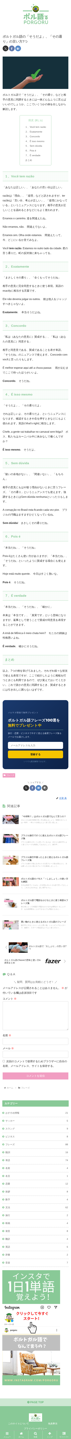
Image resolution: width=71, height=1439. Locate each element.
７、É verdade (32, 155)
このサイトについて (18, 1423)
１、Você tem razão (35, 127)
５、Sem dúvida (33, 145)
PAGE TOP (37, 1402)
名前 (7, 1035)
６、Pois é (30, 150)
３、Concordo (32, 136)
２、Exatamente (33, 131)
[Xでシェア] (5, 48)
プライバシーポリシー (35, 1428)
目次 (31, 120)
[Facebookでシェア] (12, 48)
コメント (10, 998)
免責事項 (52, 1423)
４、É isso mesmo (34, 141)
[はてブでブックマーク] (18, 48)
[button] (45, 788)
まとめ (28, 160)
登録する (35, 754)
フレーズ (10, 775)
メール (8, 1048)
